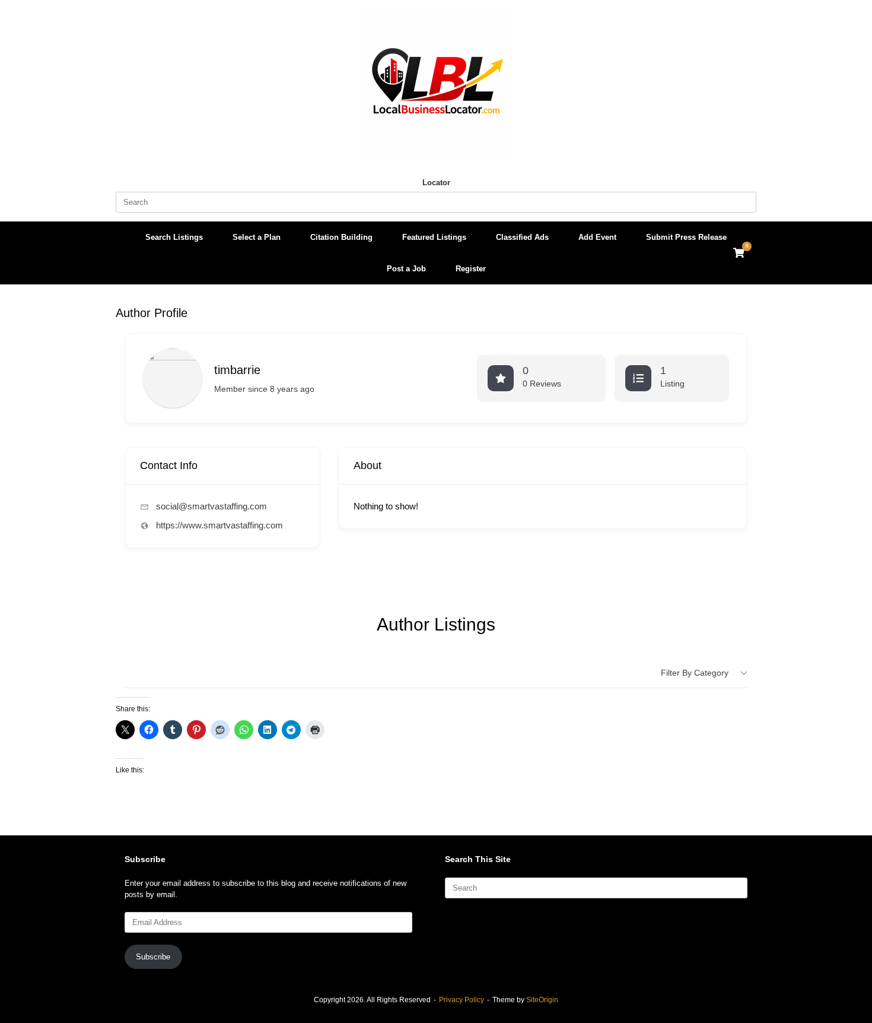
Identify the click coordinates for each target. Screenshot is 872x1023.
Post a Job (406, 268)
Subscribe (153, 956)
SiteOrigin (542, 999)
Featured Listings (434, 237)
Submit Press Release (686, 237)
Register (471, 268)
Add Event (597, 237)
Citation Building (341, 237)
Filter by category (694, 672)
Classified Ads (522, 237)
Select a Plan (257, 237)
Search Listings (174, 237)
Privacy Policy (461, 999)
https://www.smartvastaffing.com (219, 525)
